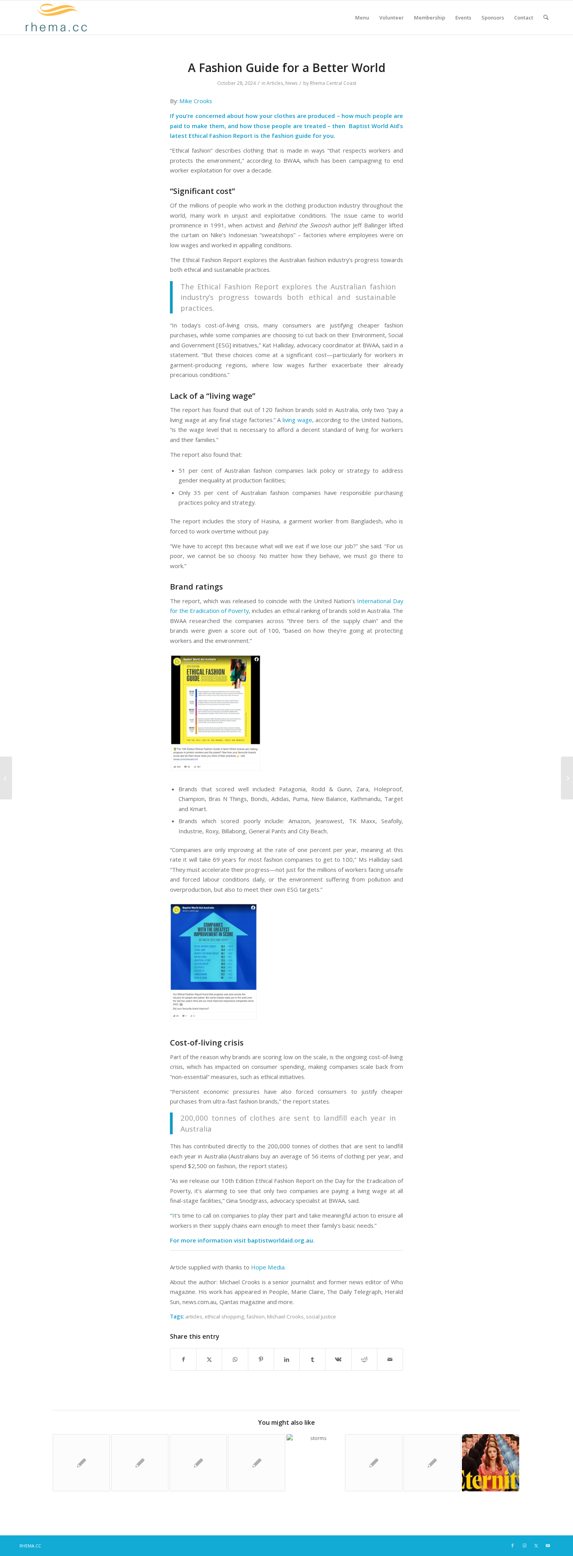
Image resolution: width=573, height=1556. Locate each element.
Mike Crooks (195, 101)
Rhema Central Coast (333, 83)
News (291, 83)
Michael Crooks (285, 1316)
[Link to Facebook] (512, 1545)
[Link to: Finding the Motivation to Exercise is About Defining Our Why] (256, 1462)
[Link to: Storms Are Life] (315, 1462)
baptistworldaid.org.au (280, 1240)
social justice (321, 1316)
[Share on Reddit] (364, 1359)
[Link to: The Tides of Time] (373, 1462)
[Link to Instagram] (524, 1545)
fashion (255, 1316)
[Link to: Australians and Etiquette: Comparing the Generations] (432, 1462)
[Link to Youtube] (548, 1545)
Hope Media (268, 1267)
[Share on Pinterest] (261, 1359)
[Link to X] (536, 1545)
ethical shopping (224, 1316)
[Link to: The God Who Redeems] (81, 1462)
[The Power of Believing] (6, 778)
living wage (297, 420)
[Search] (546, 17)
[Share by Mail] (390, 1359)
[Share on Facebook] (183, 1359)
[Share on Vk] (338, 1359)
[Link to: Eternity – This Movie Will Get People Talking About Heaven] (490, 1462)
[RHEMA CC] (55, 17)
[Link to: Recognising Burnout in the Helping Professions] (198, 1462)
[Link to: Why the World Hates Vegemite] (139, 1462)
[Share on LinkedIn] (286, 1359)
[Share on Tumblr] (312, 1359)
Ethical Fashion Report (221, 135)
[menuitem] (362, 17)
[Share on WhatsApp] (235, 1359)
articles (193, 1316)
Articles (275, 83)
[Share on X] (209, 1359)
